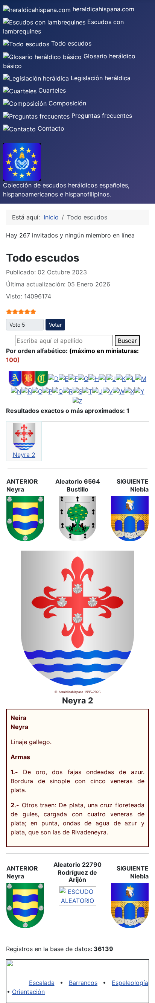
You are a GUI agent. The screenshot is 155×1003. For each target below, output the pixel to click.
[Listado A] (15, 378)
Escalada (42, 982)
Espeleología (130, 982)
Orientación (28, 991)
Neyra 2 (24, 454)
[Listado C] (41, 378)
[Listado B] (28, 378)
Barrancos (83, 982)
